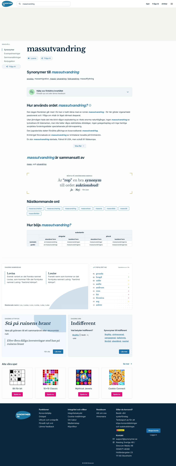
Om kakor (72, 420)
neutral (125, 341)
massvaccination (35, 208)
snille (98, 284)
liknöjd (108, 341)
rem (98, 291)
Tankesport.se (122, 420)
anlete (99, 305)
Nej (77, 189)
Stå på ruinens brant (27, 323)
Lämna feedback (46, 426)
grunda (99, 273)
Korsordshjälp (45, 413)
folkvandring (73, 79)
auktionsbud (87, 185)
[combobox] (45, 4)
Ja (71, 189)
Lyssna (33, 58)
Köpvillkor (72, 426)
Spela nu (17, 394)
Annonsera (101, 416)
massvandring (70, 208)
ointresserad (118, 334)
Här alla (47, 352)
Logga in (153, 435)
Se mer (126, 364)
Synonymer (9, 49)
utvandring (61, 79)
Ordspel (42, 416)
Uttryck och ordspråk (48, 420)
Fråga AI (155, 4)
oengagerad (110, 338)
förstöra (100, 298)
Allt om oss (101, 413)
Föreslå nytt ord (46, 423)
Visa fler (78, 146)
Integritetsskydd (75, 413)
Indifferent (83, 323)
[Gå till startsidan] (7, 4)
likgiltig (75, 335)
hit (97, 294)
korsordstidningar (129, 423)
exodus (30, 79)
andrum (100, 287)
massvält (123, 208)
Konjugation (9, 61)
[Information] (90, 105)
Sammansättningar (12, 57)
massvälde (111, 208)
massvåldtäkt (34, 213)
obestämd (116, 341)
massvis (99, 208)
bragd (99, 277)
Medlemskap (73, 423)
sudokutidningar (127, 426)
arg (97, 301)
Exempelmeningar (12, 53)
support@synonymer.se (126, 439)
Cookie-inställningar (77, 416)
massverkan (86, 208)
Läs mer (58, 352)
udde (98, 280)
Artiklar (164, 4)
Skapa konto (153, 431)
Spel (147, 4)
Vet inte (85, 190)
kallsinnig (121, 338)
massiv (53, 79)
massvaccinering (53, 208)
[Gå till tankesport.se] (126, 430)
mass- (29, 164)
